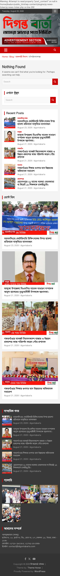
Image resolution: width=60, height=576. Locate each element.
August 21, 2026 (24, 144)
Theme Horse (34, 568)
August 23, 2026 (24, 128)
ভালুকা (19, 132)
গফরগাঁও (20, 149)
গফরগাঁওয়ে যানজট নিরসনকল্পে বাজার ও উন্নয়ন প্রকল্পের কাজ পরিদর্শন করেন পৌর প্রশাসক (36, 154)
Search (55, 82)
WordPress (39, 571)
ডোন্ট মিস (9, 197)
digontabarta (39, 128)
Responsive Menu (55, 11)
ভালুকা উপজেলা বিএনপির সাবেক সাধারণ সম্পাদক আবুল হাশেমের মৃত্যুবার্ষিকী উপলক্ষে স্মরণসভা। (36, 137)
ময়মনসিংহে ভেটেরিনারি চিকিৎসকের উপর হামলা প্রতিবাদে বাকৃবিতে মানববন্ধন (36, 123)
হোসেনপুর (20, 179)
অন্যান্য (19, 165)
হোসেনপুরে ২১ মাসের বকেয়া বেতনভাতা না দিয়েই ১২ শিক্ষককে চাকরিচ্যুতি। (35, 183)
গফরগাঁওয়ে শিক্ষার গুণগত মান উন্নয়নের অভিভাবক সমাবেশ (35, 169)
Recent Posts (15, 113)
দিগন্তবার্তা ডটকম (37, 564)
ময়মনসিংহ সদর (22, 118)
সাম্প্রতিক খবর (11, 411)
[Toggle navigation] (5, 50)
